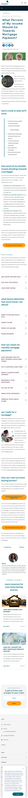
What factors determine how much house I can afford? (15, 136)
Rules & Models (14, 129)
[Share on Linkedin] (9, 45)
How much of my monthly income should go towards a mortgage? (15, 123)
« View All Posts (6, 13)
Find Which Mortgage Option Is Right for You (14, 497)
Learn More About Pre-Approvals (14, 527)
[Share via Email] (12, 45)
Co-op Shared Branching (9, 731)
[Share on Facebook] (3, 45)
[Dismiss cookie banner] (22, 769)
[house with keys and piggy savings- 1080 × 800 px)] (14, 639)
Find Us (21, 547)
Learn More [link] (6, 626)
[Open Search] (23, 3)
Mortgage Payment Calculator (14, 245)
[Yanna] (13, 557)
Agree (18, 794)
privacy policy (17, 790)
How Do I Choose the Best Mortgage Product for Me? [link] (13, 649)
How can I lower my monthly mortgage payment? (13, 143)
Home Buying (6, 16)
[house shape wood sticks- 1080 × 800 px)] (14, 601)
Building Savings (16, 16)
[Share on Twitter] (6, 45)
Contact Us (7, 547)
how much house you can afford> (15, 469)
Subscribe (5, 739)
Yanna (4, 563)
